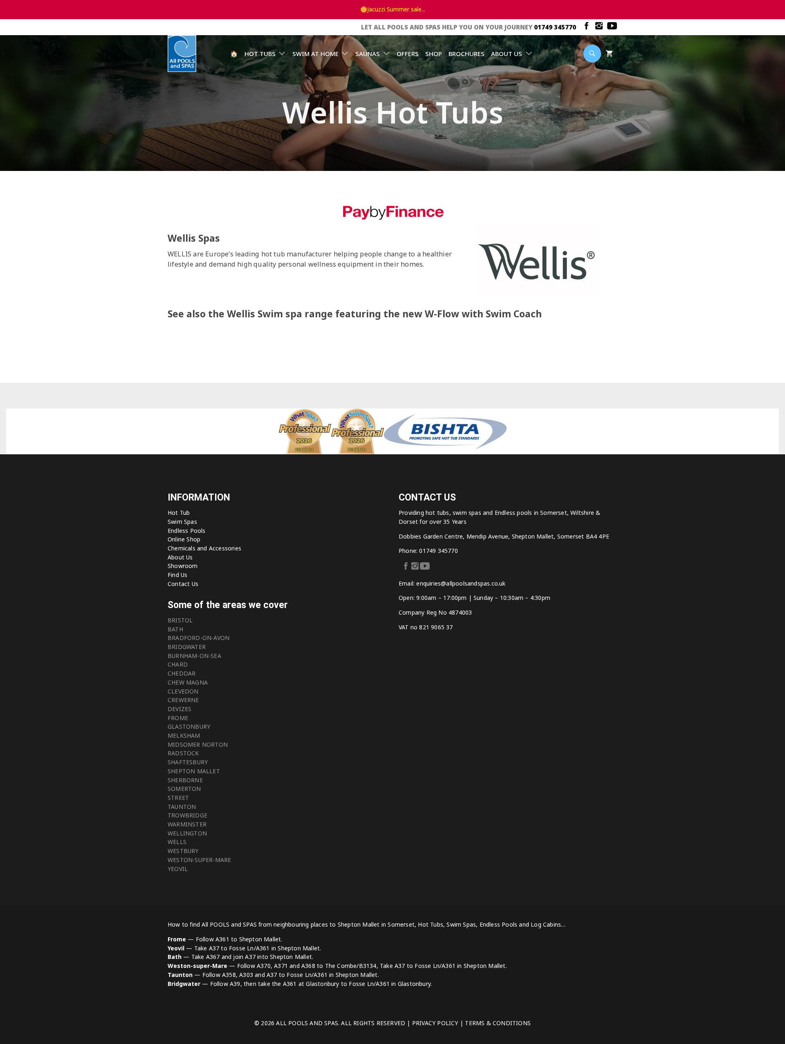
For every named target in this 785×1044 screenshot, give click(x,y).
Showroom (183, 566)
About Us (180, 557)
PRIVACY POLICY (435, 1023)
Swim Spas (182, 521)
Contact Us (183, 584)
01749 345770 (555, 27)
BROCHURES (466, 53)
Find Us (177, 575)
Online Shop (184, 539)
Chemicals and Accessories (204, 548)
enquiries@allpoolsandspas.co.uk (460, 583)
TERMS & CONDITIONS (498, 1023)
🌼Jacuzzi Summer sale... (392, 9)
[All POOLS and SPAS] (182, 54)
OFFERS (408, 53)
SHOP (433, 53)
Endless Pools (187, 530)
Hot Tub (179, 512)
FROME (178, 718)
